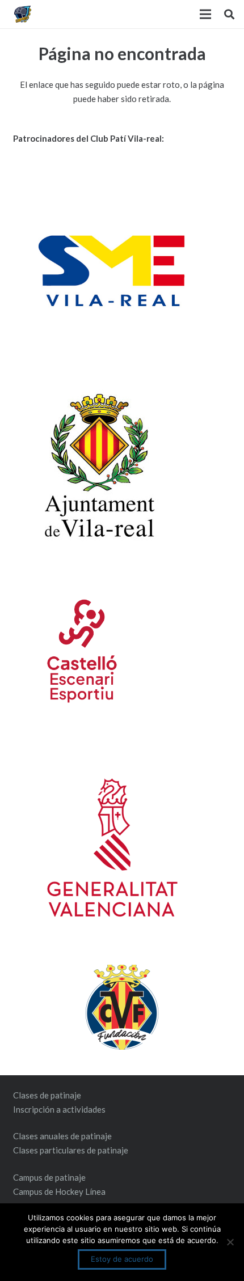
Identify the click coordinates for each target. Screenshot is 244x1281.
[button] (229, 14)
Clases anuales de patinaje (62, 1136)
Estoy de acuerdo (122, 1258)
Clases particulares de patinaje (70, 1150)
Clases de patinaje (47, 1095)
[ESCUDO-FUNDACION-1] (122, 1007)
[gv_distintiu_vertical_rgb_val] (122, 847)
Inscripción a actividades (59, 1109)
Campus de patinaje (49, 1177)
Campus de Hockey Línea (59, 1191)
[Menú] (205, 14)
